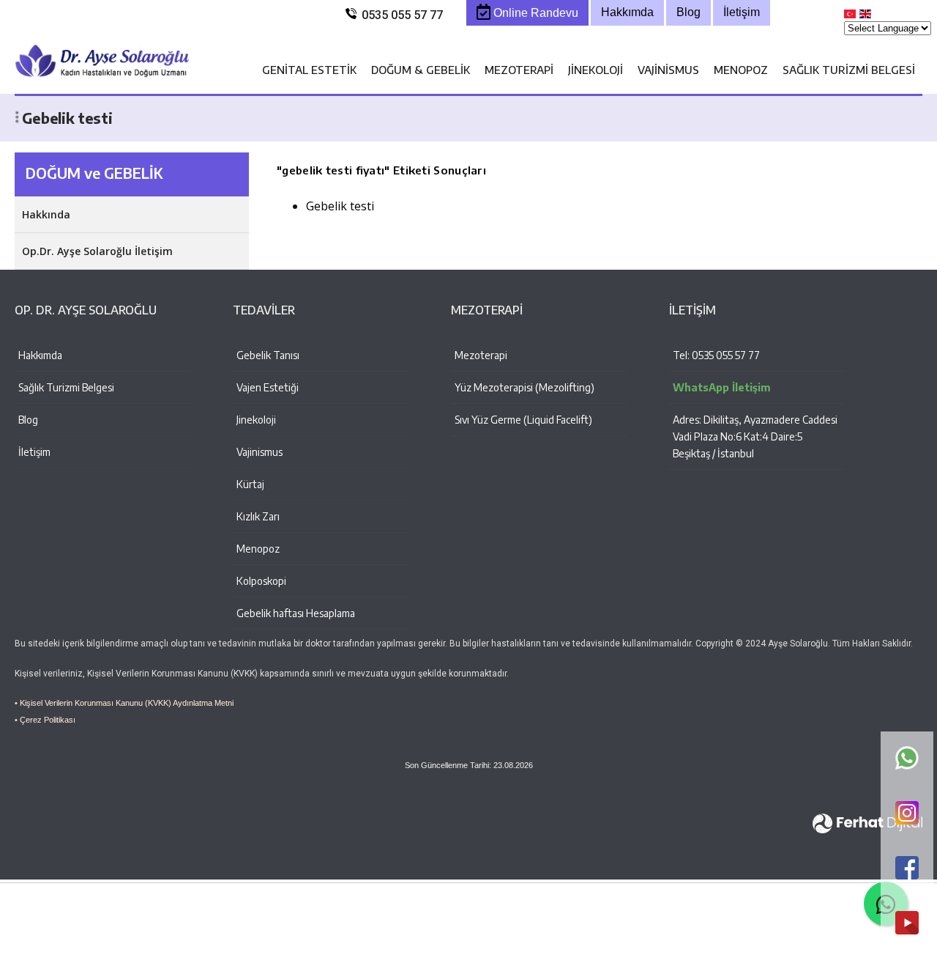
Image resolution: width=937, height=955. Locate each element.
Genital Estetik (309, 69)
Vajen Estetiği (267, 387)
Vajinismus (668, 69)
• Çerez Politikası (45, 719)
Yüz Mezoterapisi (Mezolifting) (524, 387)
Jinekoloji (595, 69)
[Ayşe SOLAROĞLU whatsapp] (907, 759)
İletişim (34, 452)
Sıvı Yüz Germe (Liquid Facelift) (523, 419)
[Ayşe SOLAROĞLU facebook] (907, 869)
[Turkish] (850, 16)
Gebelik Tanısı (267, 355)
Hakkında (46, 214)
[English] (866, 16)
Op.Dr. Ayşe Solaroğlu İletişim (97, 251)
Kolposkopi (261, 581)
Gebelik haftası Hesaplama (295, 613)
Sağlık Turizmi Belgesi (849, 69)
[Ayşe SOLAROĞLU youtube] (907, 924)
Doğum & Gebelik (420, 69)
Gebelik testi (340, 206)
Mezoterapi (519, 69)
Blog (28, 419)
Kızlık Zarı (258, 516)
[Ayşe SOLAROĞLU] (102, 86)
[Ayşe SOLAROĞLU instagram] (907, 814)
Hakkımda (40, 355)
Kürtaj (250, 484)
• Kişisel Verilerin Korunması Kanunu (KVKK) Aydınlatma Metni (124, 702)
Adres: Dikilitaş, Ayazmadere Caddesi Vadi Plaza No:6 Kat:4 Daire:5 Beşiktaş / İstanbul (755, 436)
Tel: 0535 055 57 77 (716, 355)
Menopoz (741, 69)
